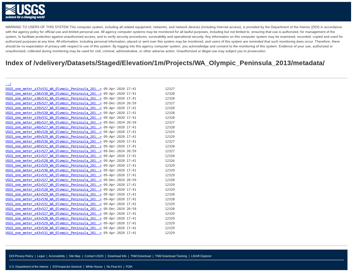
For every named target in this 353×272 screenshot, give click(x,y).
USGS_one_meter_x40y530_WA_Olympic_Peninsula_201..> (54, 141)
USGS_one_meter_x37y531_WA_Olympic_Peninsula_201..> (54, 89)
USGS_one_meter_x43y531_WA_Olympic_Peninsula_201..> (54, 233)
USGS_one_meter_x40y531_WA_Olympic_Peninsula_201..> (54, 146)
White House (94, 266)
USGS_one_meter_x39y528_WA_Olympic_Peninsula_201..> (54, 113)
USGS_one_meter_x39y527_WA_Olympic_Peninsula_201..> (54, 103)
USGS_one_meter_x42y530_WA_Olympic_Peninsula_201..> (54, 199)
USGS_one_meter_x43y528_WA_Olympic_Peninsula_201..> (54, 218)
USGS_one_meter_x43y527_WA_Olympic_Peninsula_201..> (54, 209)
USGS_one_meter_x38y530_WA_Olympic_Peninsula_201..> (54, 93)
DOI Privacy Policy (21, 256)
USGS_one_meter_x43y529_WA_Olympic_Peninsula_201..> (54, 223)
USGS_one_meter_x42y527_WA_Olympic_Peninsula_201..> (54, 180)
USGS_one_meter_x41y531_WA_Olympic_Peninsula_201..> (54, 175)
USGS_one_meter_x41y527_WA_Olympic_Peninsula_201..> (54, 151)
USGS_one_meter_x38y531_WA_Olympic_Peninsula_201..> (54, 98)
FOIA (129, 266)
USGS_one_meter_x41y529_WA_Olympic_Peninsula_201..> (54, 165)
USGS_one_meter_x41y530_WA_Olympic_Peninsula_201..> (54, 170)
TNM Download (141, 256)
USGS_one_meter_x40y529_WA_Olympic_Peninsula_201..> (54, 137)
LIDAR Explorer (201, 256)
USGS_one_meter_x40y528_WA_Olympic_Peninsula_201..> (54, 132)
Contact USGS (94, 256)
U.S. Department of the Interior (29, 266)
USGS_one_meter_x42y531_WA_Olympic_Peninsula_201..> (54, 204)
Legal (41, 256)
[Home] (25, 20)
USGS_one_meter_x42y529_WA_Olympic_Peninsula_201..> (54, 194)
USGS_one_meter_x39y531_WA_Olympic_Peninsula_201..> (54, 118)
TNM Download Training (171, 256)
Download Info (117, 256)
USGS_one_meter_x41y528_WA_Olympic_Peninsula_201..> (54, 161)
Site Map (74, 256)
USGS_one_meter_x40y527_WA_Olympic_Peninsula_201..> (54, 122)
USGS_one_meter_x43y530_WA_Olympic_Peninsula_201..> (54, 228)
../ (8, 84)
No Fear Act (114, 266)
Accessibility (57, 256)
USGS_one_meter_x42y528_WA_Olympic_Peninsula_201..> (54, 189)
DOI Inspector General (67, 266)
